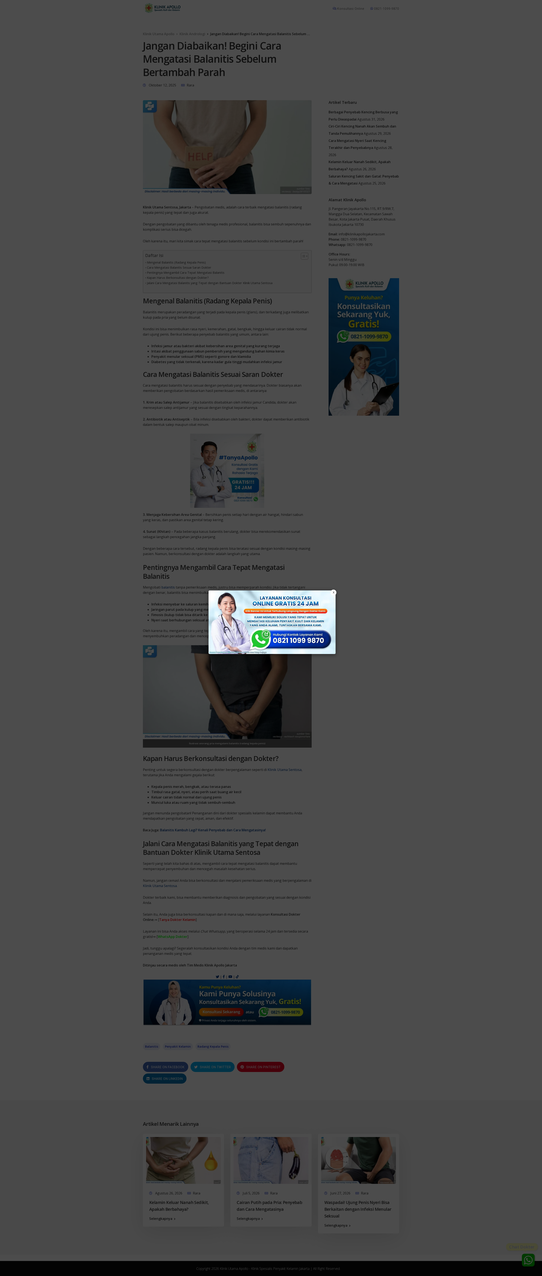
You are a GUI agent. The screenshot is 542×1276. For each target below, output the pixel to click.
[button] (271, 638)
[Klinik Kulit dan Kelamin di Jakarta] (272, 622)
